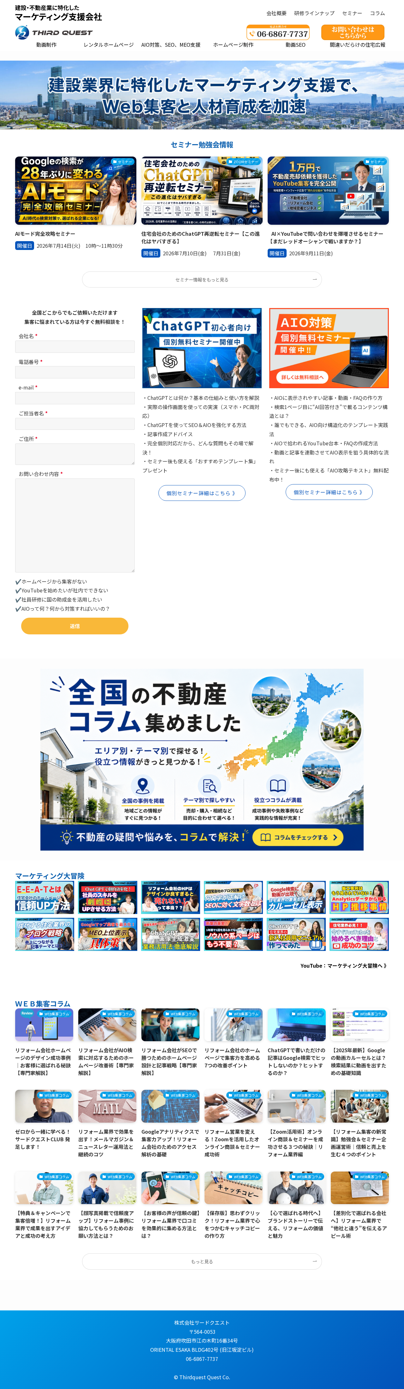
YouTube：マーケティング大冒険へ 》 (345, 965)
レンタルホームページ (108, 44)
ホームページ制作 (233, 44)
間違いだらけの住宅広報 (357, 44)
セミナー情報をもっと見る (202, 279)
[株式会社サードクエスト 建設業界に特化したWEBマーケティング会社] (58, 13)
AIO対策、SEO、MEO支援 (170, 44)
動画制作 (46, 44)
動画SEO (296, 44)
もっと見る (202, 1261)
